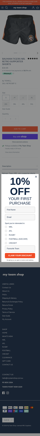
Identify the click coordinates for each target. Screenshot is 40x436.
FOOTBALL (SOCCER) (18, 239)
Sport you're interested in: (15, 223)
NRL (11, 227)
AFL (10, 231)
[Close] (36, 176)
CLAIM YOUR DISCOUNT (20, 255)
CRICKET (13, 243)
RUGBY (12, 235)
